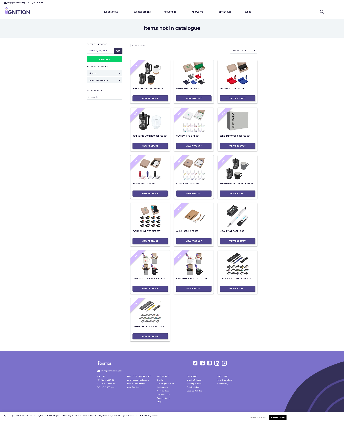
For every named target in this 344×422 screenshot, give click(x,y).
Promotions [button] (170, 12)
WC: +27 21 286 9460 (105, 387)
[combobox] (243, 51)
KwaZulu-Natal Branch (136, 384)
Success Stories (163, 398)
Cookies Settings (258, 417)
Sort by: (227, 52)
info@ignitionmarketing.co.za (18, 3)
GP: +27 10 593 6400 (105, 380)
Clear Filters (104, 59)
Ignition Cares (162, 387)
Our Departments (163, 394)
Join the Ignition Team (165, 384)
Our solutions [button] (111, 12)
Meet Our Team (163, 391)
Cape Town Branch (134, 387)
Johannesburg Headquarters (138, 380)
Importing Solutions (194, 384)
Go (118, 51)
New (93, 97)
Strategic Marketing (194, 391)
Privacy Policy (222, 384)
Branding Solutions (194, 380)
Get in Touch (225, 12)
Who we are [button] (197, 12)
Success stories (142, 12)
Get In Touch (38, 3)
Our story (160, 380)
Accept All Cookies (278, 417)
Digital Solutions (193, 387)
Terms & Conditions (224, 380)
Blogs (248, 12)
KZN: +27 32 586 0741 (106, 384)
